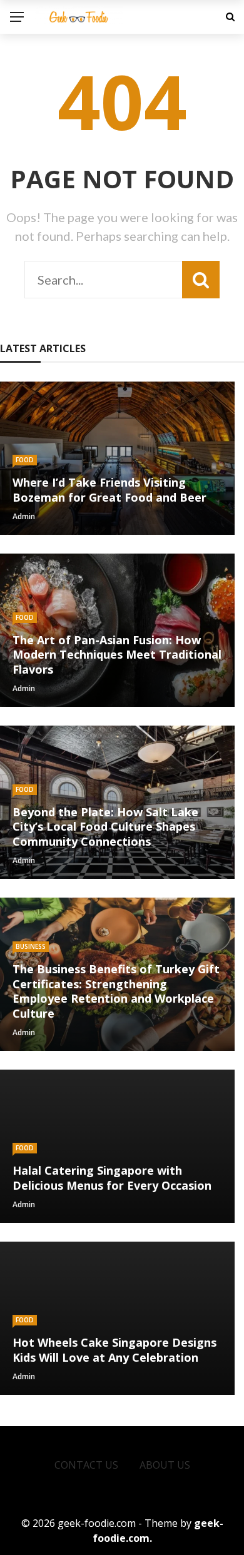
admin (24, 516)
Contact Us (86, 1465)
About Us (165, 1465)
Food (25, 459)
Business (31, 946)
